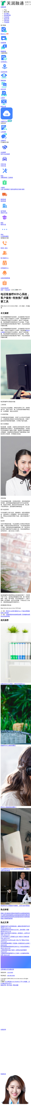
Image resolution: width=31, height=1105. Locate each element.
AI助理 (3, 98)
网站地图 (15, 985)
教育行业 (3, 224)
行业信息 (6, 17)
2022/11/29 (7, 938)
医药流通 (13, 189)
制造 (2, 175)
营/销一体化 (4, 248)
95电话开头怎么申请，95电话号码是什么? (13, 684)
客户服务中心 (5, 258)
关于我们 (6, 13)
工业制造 (10, 177)
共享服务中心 (5, 268)
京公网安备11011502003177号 (13, 981)
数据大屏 (3, 106)
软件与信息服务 (5, 154)
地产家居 (3, 211)
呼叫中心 (3, 34)
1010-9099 (10, 972)
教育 (2, 222)
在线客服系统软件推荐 (20, 916)
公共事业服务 (5, 236)
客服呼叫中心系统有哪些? (8, 745)
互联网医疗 (7, 189)
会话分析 (3, 89)
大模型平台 (4, 121)
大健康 (3, 187)
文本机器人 (4, 61)
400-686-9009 (11, 975)
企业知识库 (4, 71)
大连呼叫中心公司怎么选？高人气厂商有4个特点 (15, 940)
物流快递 (3, 199)
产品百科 (6, 22)
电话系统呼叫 (17, 913)
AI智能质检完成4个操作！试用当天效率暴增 (14, 950)
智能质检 (3, 80)
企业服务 (3, 152)
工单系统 (3, 132)
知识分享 (6, 18)
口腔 (2, 189)
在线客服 (3, 42)
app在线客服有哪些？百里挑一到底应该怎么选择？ (15, 943)
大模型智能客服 (6, 915)
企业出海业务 (5, 288)
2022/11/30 (8, 928)
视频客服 (3, 51)
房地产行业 (4, 212)
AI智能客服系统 (8, 918)
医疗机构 (18, 189)
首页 (2, 289)
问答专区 (6, 20)
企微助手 (3, 140)
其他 (2, 234)
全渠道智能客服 (5, 278)
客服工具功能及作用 (7, 913)
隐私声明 (3, 985)
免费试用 (3, 7)
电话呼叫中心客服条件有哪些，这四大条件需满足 (15, 905)
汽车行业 (3, 164)
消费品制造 (4, 177)
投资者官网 (7, 15)
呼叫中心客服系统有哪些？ (9, 807)
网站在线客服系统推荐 (17, 915)
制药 (23, 189)
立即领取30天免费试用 (7, 969)
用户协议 (9, 985)
